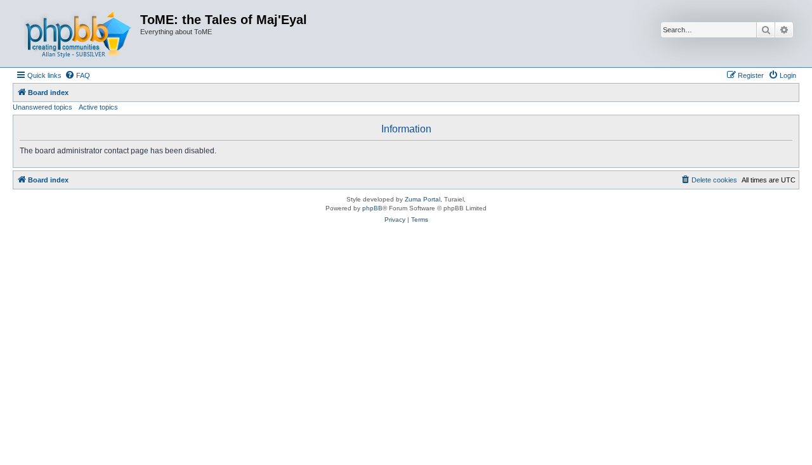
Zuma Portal (422, 199)
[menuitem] (77, 75)
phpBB (372, 208)
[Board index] (78, 33)
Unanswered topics (42, 107)
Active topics (98, 107)
